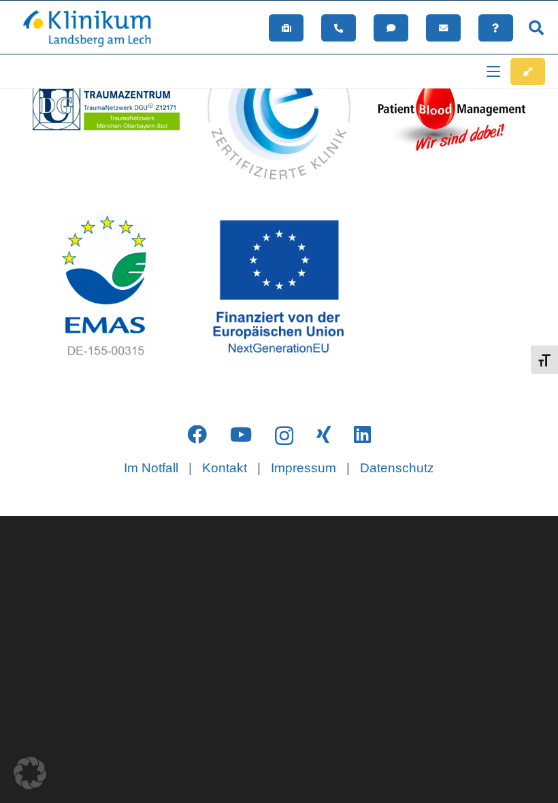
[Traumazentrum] (106, 106)
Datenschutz (397, 468)
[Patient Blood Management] (451, 106)
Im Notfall (151, 468)
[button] (536, 28)
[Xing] (323, 435)
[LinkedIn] (362, 435)
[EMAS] (106, 286)
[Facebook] (197, 435)
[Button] (286, 28)
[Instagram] (284, 435)
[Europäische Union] (279, 286)
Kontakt (224, 468)
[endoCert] (279, 106)
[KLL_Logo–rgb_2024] (93, 28)
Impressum (303, 468)
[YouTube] (241, 435)
